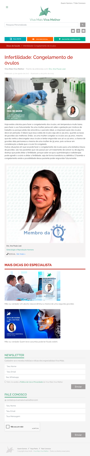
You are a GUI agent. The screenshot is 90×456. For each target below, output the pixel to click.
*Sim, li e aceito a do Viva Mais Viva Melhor (34, 382)
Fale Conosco (79, 3)
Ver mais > (20, 254)
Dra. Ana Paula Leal (57, 69)
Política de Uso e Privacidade (31, 382)
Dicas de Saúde (13, 46)
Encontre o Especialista (71, 39)
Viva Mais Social (42, 39)
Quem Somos (66, 3)
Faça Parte (17, 39)
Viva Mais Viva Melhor (41, 451)
